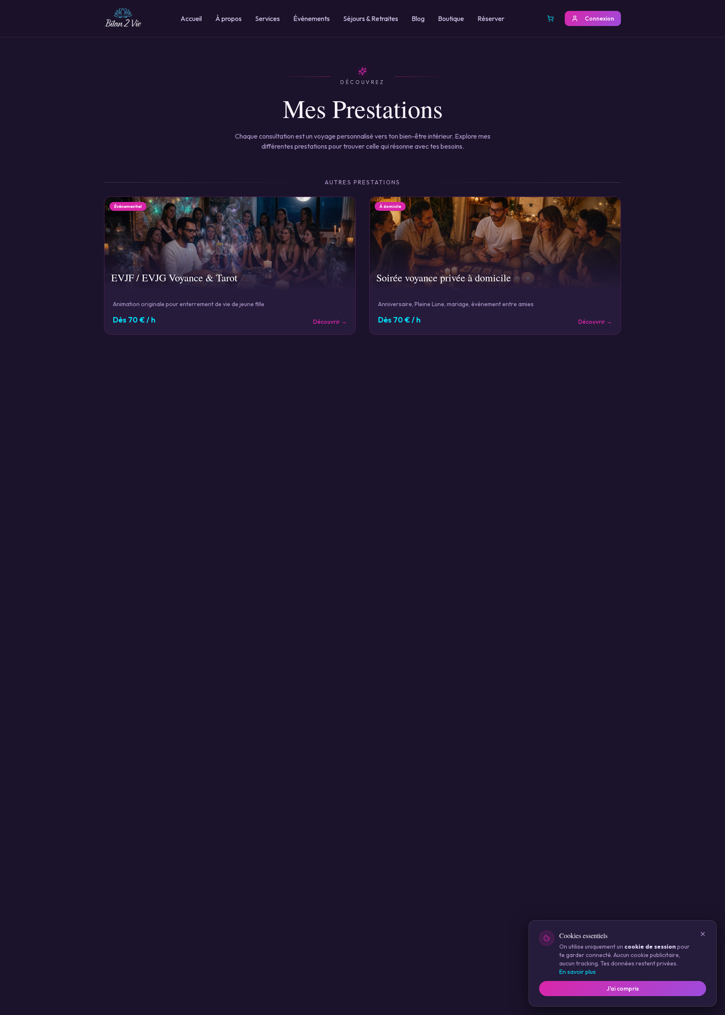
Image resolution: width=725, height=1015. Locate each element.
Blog (418, 18)
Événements (311, 18)
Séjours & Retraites (370, 18)
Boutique (451, 18)
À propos (228, 18)
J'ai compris (623, 988)
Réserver (490, 18)
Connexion (599, 18)
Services (267, 18)
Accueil (191, 18)
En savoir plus (577, 972)
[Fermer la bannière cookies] (703, 934)
